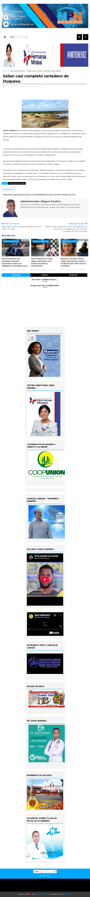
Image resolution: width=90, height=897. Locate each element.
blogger (16, 275)
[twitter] (44, 876)
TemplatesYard (41, 894)
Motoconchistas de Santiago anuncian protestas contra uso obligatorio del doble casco (15, 262)
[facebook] (41, 876)
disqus (45, 275)
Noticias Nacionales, (36, 86)
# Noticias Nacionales (17, 183)
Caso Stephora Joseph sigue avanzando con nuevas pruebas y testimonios (42, 262)
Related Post (9, 236)
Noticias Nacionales (17, 71)
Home (5, 71)
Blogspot (67, 894)
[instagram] (48, 876)
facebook (73, 275)
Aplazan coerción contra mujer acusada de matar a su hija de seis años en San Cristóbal (73, 262)
